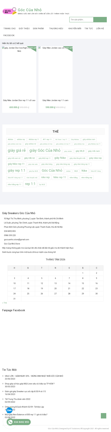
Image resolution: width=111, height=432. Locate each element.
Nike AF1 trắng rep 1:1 (15, 178)
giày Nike (60, 157)
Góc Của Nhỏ (30, 10)
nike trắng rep (86, 178)
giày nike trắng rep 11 (82, 164)
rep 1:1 (30, 184)
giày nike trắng (46, 164)
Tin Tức (89, 28)
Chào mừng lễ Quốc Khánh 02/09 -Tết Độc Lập (24, 407)
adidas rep (21, 139)
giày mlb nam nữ (14, 158)
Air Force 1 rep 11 (61, 139)
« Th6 (4, 303)
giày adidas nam (89, 139)
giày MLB (80, 151)
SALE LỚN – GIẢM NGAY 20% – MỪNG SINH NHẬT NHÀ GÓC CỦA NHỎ (34, 376)
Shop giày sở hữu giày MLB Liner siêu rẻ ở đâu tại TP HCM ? (30, 384)
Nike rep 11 (59, 177)
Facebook (9, 35)
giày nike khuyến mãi (77, 158)
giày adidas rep (79, 144)
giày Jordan (68, 151)
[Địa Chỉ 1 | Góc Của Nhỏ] (3, 218)
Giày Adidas (75, 139)
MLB (76, 171)
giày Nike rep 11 (16, 164)
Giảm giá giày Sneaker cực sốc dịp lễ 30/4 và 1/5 (25, 391)
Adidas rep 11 (34, 139)
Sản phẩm (38, 28)
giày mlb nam (94, 151)
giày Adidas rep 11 (94, 144)
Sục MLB (42, 184)
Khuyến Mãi (75, 28)
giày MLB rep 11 (45, 158)
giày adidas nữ (30, 144)
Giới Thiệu (24, 28)
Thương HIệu (56, 28)
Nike (84, 170)
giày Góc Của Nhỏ (45, 150)
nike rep (45, 177)
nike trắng (74, 178)
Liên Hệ (100, 28)
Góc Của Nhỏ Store (12, 244)
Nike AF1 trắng (96, 171)
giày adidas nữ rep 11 (63, 144)
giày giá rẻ (17, 150)
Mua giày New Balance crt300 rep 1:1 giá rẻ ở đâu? (26, 414)
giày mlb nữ (29, 158)
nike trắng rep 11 (14, 184)
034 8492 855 (10, 231)
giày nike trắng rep (63, 164)
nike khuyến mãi (32, 178)
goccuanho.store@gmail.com (16, 239)
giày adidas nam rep (14, 144)
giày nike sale (33, 164)
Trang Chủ (10, 28)
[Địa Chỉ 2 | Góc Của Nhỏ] (3, 223)
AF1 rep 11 (47, 139)
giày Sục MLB (33, 171)
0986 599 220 (10, 235)
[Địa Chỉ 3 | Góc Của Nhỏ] (3, 227)
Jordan (68, 171)
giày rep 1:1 (16, 170)
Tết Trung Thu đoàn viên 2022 (17, 399)
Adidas (10, 139)
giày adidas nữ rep (46, 144)
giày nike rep (95, 158)
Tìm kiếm (100, 19)
